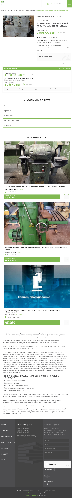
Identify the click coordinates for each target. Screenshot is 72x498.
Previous (5, 26)
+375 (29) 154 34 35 (23, 432)
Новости (5, 454)
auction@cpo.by (30, 436)
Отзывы (4, 448)
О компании (6, 436)
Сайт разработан (32, 493)
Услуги (4, 425)
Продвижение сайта (31, 495)
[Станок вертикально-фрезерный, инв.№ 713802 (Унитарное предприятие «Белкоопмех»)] (37, 286)
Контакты (5, 460)
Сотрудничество (8, 442)
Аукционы (5, 431)
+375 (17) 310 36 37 (23, 428)
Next (32, 26)
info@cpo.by (21, 436)
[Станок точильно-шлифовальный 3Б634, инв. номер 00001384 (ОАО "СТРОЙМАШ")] (37, 162)
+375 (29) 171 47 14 (22, 430)
